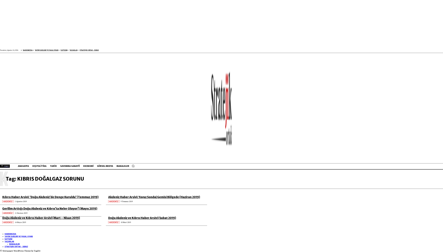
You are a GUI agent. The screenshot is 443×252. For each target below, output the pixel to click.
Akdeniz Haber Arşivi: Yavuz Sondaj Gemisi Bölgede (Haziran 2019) (154, 197)
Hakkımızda (10, 234)
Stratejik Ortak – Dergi (16, 246)
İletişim (8, 239)
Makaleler (14, 244)
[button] (133, 166)
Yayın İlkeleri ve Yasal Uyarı (19, 236)
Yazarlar (9, 241)
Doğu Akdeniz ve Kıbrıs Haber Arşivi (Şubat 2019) (142, 218)
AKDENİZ (7, 201)
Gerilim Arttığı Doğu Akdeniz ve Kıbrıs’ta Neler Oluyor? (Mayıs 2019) (49, 208)
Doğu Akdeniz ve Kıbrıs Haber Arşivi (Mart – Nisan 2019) (41, 218)
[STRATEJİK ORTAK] (221, 108)
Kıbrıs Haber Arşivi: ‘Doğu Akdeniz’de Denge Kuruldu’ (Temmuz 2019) (50, 197)
